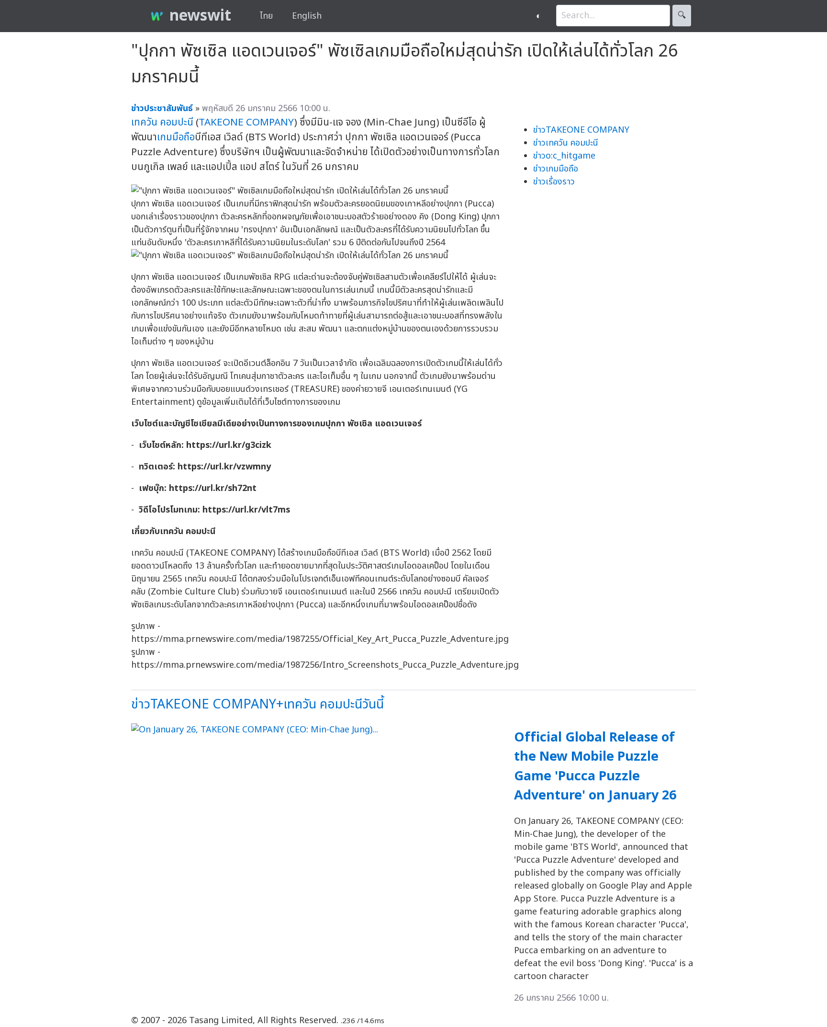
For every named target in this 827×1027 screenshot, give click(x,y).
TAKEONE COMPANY (246, 122)
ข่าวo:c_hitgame (564, 155)
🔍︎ (682, 15)
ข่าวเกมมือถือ (555, 168)
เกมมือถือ (176, 137)
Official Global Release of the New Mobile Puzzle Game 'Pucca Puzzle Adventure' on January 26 (595, 767)
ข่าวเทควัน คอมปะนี (565, 143)
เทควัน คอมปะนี (162, 122)
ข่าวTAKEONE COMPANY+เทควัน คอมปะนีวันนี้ (257, 704)
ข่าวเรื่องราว (554, 181)
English (307, 16)
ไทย (266, 16)
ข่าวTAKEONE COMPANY (581, 130)
